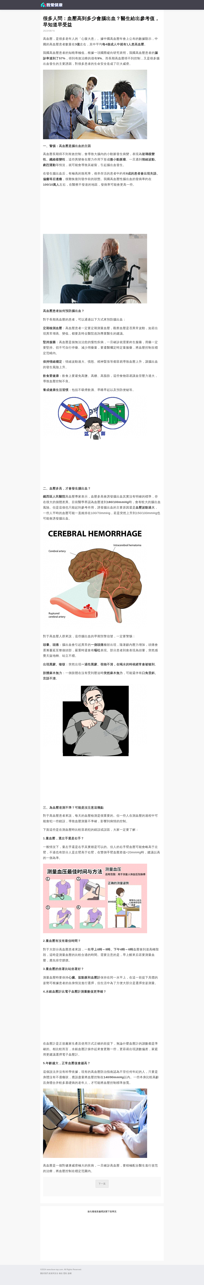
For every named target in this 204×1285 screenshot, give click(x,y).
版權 (70, 1273)
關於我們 (44, 1273)
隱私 (65, 1273)
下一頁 (102, 1184)
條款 (61, 1273)
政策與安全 (53, 1273)
